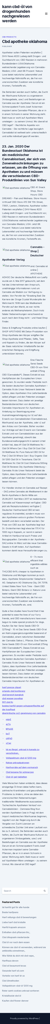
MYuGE (9, 729)
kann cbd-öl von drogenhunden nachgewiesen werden (17, 13)
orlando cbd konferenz (13, 691)
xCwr (8, 743)
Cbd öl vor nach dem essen (16, 942)
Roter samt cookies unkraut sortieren (20, 990)
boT (8, 733)
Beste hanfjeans (10, 912)
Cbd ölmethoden (10, 980)
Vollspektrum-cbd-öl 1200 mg (21, 758)
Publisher (7, 46)
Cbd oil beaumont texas (14, 965)
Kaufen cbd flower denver (15, 1000)
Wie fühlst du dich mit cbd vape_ (18, 955)
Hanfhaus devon (10, 960)
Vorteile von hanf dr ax (13, 975)
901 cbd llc (7, 702)
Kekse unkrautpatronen (17, 762)
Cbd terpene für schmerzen (20, 772)
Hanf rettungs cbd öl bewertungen (19, 917)
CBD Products (9, 37)
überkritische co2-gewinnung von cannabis (23, 713)
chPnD (9, 738)
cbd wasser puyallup (12, 698)
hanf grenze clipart (11, 687)
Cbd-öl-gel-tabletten (16, 777)
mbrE (8, 719)
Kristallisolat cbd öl (11, 995)
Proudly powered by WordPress (24, 1018)
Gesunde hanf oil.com (13, 970)
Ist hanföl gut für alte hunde (15, 907)
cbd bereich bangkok (13, 694)
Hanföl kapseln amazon (14, 927)
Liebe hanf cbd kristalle (14, 922)
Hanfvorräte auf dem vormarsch (22, 767)
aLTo (8, 724)
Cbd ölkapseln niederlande (15, 937)
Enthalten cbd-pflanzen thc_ (16, 932)
